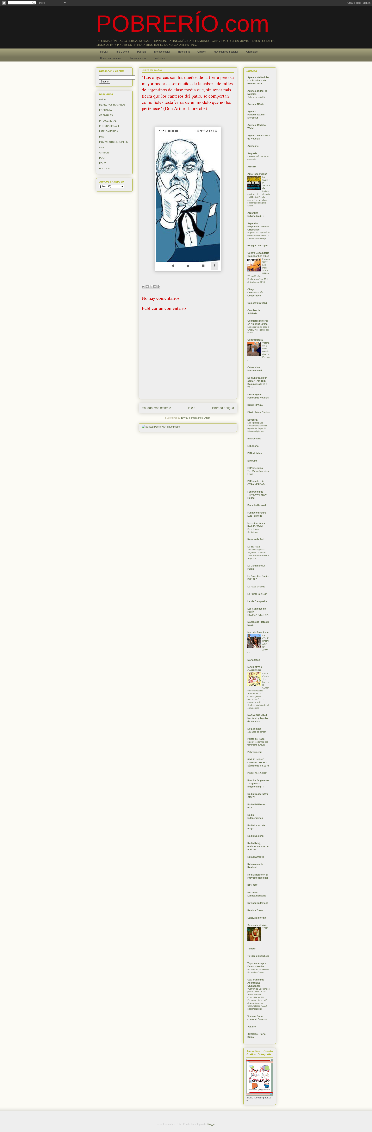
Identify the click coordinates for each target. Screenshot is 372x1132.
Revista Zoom (255, 910)
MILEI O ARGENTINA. (258, 615)
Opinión (201, 51)
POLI (101, 158)
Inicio (191, 408)
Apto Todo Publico (257, 174)
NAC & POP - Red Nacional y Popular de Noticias (257, 718)
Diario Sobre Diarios (258, 412)
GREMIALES (106, 115)
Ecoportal (252, 419)
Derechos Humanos (111, 58)
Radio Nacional (255, 836)
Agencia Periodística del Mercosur (255, 114)
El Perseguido (255, 468)
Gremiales (252, 51)
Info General (122, 51)
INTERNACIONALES (110, 126)
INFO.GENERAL (107, 121)
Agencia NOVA (255, 104)
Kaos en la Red (255, 539)
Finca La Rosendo (257, 505)
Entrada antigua (223, 408)
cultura (102, 99)
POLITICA (104, 168)
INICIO (104, 51)
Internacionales (161, 51)
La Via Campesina (257, 601)
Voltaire (251, 1026)
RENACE (252, 885)
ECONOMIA (105, 110)
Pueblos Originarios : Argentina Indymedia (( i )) (258, 783)
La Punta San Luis (257, 594)
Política (141, 51)
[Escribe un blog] (147, 286)
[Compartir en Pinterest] (158, 286)
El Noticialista (255, 453)
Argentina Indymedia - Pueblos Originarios (258, 226)
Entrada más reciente (156, 408)
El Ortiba (252, 460)
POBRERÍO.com (182, 23)
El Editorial (253, 446)
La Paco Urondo (256, 586)
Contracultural (255, 340)
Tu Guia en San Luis (258, 956)
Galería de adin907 (256, 97)
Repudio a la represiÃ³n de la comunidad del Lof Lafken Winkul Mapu (258, 235)
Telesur (251, 948)
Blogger (211, 1124)
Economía (184, 51)
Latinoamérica (138, 58)
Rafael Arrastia (255, 857)
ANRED (251, 166)
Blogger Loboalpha (257, 245)
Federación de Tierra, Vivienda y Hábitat (257, 494)
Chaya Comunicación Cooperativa (255, 292)
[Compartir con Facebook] (155, 286)
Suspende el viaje (257, 925)
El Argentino (254, 438)
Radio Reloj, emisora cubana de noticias (258, 846)
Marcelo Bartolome (258, 632)
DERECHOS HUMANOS (112, 104)
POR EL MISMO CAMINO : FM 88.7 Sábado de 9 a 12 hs (258, 762)
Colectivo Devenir (257, 303)
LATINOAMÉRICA (108, 131)
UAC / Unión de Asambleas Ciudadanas (255, 982)
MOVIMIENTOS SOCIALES (113, 142)
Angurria (252, 153)
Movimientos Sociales (226, 51)
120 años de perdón (256, 732)
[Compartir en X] (151, 286)
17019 (265, 928)
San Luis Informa (256, 917)
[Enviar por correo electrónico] (144, 286)
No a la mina (254, 729)
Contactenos (160, 58)
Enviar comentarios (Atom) (196, 417)
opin (101, 147)
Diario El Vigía (255, 405)
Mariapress (253, 660)
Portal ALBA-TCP (257, 773)
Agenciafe (253, 146)
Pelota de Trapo (255, 739)
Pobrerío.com (254, 752)
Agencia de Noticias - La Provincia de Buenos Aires (258, 80)
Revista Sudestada (257, 903)
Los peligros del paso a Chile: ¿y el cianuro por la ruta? (258, 330)
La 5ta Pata (253, 546)
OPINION (104, 152)
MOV (101, 136)
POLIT (102, 163)
